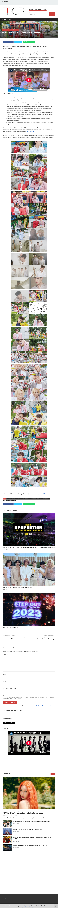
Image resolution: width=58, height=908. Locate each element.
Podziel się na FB (9, 41)
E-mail (5, 681)
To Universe (12, 500)
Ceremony (14, 498)
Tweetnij (19, 41)
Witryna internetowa (9, 688)
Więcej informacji (25, 906)
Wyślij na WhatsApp (29, 41)
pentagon (39, 498)
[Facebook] (53, 4)
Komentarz (6, 654)
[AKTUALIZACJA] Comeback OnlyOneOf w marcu (17, 587)
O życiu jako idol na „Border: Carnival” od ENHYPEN (27, 829)
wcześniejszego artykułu (40, 494)
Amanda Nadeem (13, 815)
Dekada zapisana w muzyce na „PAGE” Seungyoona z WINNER (30, 845)
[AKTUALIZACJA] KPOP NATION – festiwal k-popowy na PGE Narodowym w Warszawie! (29, 547)
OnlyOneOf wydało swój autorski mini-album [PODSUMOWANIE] (31, 821)
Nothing (33, 498)
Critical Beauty (22, 498)
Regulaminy (6, 898)
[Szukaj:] (42, 14)
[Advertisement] (7, 764)
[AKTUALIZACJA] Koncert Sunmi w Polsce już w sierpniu (23, 813)
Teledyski (16, 29)
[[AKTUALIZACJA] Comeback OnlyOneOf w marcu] (29, 586)
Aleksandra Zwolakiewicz (15, 35)
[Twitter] (55, 4)
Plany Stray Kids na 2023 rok (11, 627)
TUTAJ (11, 124)
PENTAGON (10, 29)
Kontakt (6, 1)
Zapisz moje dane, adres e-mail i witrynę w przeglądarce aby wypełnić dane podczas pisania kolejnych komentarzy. (28, 698)
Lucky (28, 498)
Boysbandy (5, 29)
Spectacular (46, 498)
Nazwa (5, 674)
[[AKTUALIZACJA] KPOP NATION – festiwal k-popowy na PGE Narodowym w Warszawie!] (29, 546)
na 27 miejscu (30, 131)
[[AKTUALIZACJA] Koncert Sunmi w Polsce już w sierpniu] (29, 793)
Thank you (5, 500)
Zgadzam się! (35, 906)
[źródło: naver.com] (20, 147)
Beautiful (8, 498)
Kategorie (7, 19)
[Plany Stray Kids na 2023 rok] (29, 626)
